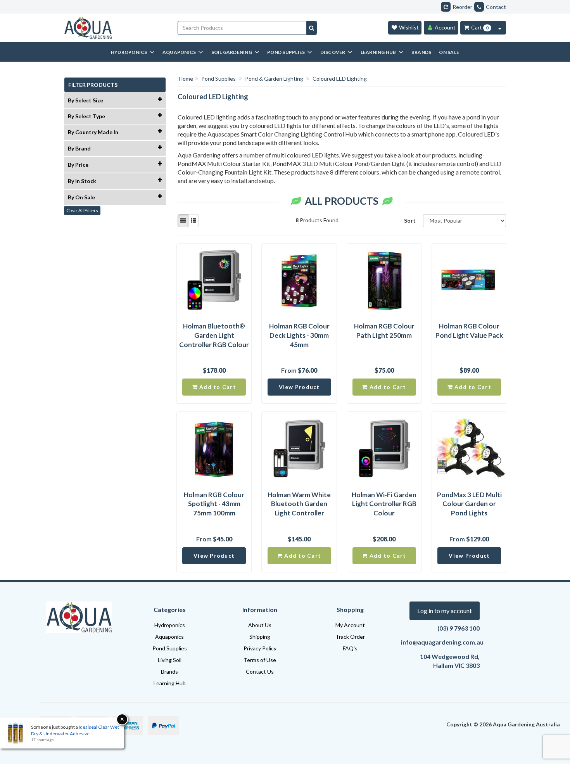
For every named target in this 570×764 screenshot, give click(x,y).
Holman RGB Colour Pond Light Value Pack (469, 330)
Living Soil (169, 660)
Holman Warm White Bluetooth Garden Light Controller (299, 504)
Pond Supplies (169, 648)
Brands (169, 671)
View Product (299, 387)
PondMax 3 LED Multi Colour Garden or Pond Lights (469, 504)
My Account (350, 625)
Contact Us (260, 671)
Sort (410, 220)
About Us (259, 625)
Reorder (462, 6)
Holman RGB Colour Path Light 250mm (384, 330)
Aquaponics (169, 636)
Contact (496, 6)
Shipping (259, 636)
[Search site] (311, 28)
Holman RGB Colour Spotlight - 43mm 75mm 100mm (214, 504)
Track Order (350, 636)
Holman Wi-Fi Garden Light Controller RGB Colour (384, 504)
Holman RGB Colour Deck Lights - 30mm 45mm (299, 335)
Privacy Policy (260, 648)
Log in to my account (444, 610)
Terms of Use (260, 660)
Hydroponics (169, 625)
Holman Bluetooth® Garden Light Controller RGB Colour (214, 335)
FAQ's (350, 648)
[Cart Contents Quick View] (500, 28)
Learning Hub (170, 683)
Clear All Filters (82, 210)
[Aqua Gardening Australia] (115, 28)
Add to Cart (217, 387)
